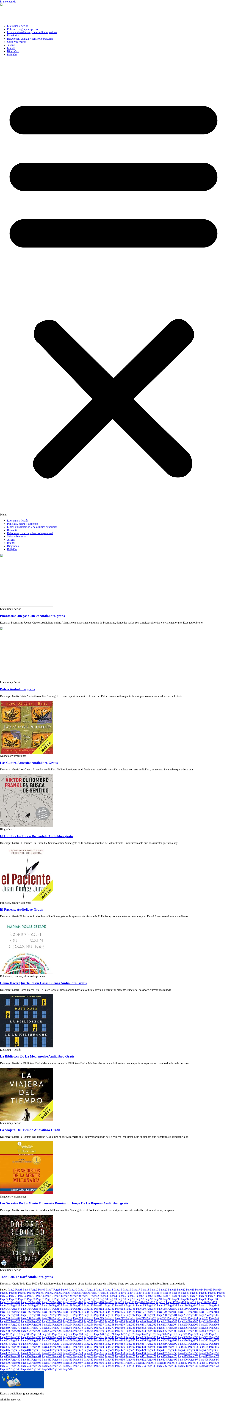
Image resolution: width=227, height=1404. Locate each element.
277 (88, 1327)
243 (172, 1321)
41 (131, 1292)
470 (130, 1356)
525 (47, 1365)
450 (141, 1353)
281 (130, 1327)
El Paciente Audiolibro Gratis (21, 909)
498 (204, 1359)
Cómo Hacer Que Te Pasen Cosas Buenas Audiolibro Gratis (43, 983)
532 (120, 1365)
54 (22, 1295)
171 (78, 1311)
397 (26, 1346)
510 (109, 1362)
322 (120, 1334)
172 (88, 1311)
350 (193, 1337)
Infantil (11, 48)
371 (193, 1340)
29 (22, 1292)
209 (36, 1318)
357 (47, 1340)
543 (15, 1369)
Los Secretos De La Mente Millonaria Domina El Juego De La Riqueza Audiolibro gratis (64, 1203)
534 (141, 1365)
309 (204, 1330)
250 (26, 1324)
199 (151, 1314)
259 (120, 1324)
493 (151, 1359)
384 (109, 1343)
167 (36, 1311)
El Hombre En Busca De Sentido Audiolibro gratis (36, 836)
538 (183, 1365)
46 (176, 1292)
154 (120, 1308)
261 (141, 1324)
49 (203, 1292)
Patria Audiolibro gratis (17, 689)
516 (172, 1362)
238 (120, 1321)
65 (122, 1295)
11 (82, 1289)
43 (149, 1292)
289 (214, 1327)
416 (5, 1349)
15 (118, 1289)
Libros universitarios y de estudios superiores (32, 32)
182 (193, 1311)
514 (151, 1362)
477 (204, 1356)
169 (57, 1311)
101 (5, 1302)
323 (130, 1334)
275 (68, 1327)
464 (68, 1356)
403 (88, 1346)
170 (68, 1311)
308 (193, 1330)
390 (172, 1343)
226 (214, 1318)
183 (204, 1311)
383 (99, 1343)
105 (47, 1302)
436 (214, 1349)
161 (193, 1308)
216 (109, 1318)
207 (15, 1318)
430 (151, 1349)
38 (103, 1292)
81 (40, 1299)
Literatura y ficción (17, 25)
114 (140, 1302)
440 (36, 1353)
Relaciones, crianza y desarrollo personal (30, 38)
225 (203, 1318)
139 (183, 1305)
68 (149, 1295)
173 (99, 1311)
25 (208, 1289)
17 (136, 1289)
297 (78, 1330)
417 (15, 1349)
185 (5, 1314)
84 (67, 1299)
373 (214, 1340)
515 (162, 1362)
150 (78, 1308)
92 (140, 1299)
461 (36, 1356)
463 (57, 1356)
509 (99, 1362)
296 (68, 1330)
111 (109, 1302)
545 (36, 1369)
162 (204, 1308)
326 (162, 1334)
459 (15, 1356)
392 (193, 1343)
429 (141, 1349)
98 (194, 1299)
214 (88, 1318)
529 (88, 1365)
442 (57, 1353)
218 (130, 1318)
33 (58, 1292)
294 (47, 1330)
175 (120, 1311)
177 (141, 1311)
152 (99, 1308)
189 (47, 1314)
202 (183, 1314)
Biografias (13, 51)
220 (151, 1318)
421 (57, 1349)
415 (214, 1346)
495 (172, 1359)
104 (36, 1302)
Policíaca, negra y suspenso (22, 29)
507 (78, 1362)
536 (162, 1365)
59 (67, 1295)
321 (109, 1334)
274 (57, 1327)
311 (5, 1334)
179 (162, 1311)
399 (47, 1346)
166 (26, 1311)
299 (99, 1330)
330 (203, 1334)
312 (15, 1334)
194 (99, 1314)
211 (57, 1318)
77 (4, 1299)
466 (88, 1356)
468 (109, 1356)
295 (57, 1330)
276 (78, 1327)
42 (140, 1292)
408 (141, 1346)
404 (99, 1346)
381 (78, 1343)
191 (68, 1314)
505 (57, 1362)
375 (15, 1343)
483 (47, 1359)
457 (214, 1353)
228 (15, 1321)
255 (78, 1324)
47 (185, 1292)
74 (203, 1295)
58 (58, 1295)
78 (13, 1299)
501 (15, 1362)
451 (151, 1353)
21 (172, 1289)
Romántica (13, 35)
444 (78, 1353)
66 (131, 1295)
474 (172, 1356)
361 (88, 1340)
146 (36, 1308)
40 (122, 1292)
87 (94, 1299)
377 (36, 1343)
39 (113, 1292)
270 (15, 1327)
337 (57, 1337)
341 (99, 1337)
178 (151, 1311)
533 (130, 1365)
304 (151, 1330)
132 (109, 1305)
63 (103, 1295)
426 (109, 1349)
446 (99, 1353)
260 (130, 1324)
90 (122, 1299)
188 (36, 1314)
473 (162, 1356)
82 (49, 1299)
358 (57, 1340)
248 (5, 1324)
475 (183, 1356)
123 (15, 1305)
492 (141, 1359)
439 (26, 1353)
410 (162, 1346)
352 (214, 1337)
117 (171, 1302)
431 (162, 1349)
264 (172, 1324)
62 (94, 1295)
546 (47, 1369)
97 (185, 1299)
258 (109, 1324)
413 (193, 1346)
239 (130, 1321)
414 (203, 1346)
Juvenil (11, 44)
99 (203, 1299)
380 (68, 1343)
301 (120, 1330)
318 (78, 1334)
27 (4, 1292)
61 (85, 1295)
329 (193, 1334)
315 (46, 1334)
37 (94, 1292)
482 (36, 1359)
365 (130, 1340)
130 (88, 1305)
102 (15, 1302)
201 (172, 1314)
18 (145, 1289)
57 (49, 1295)
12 (91, 1289)
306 (172, 1330)
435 (204, 1349)
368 (162, 1340)
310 (214, 1330)
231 (47, 1321)
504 (47, 1362)
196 (120, 1314)
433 (183, 1349)
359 (68, 1340)
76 (221, 1295)
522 (15, 1365)
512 (130, 1362)
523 (26, 1365)
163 (214, 1308)
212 (67, 1318)
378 (47, 1343)
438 (15, 1353)
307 (183, 1330)
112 (119, 1302)
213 (78, 1318)
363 (109, 1340)
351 (204, 1337)
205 (214, 1314)
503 (36, 1362)
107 (68, 1302)
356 (36, 1340)
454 (183, 1353)
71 (176, 1295)
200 (162, 1314)
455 (193, 1353)
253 (57, 1324)
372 (204, 1340)
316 (57, 1334)
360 (78, 1340)
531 (109, 1365)
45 (167, 1292)
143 (5, 1308)
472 (151, 1356)
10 (73, 1289)
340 (88, 1337)
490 (120, 1359)
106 (57, 1302)
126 (47, 1305)
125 (36, 1305)
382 (88, 1343)
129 (78, 1305)
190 (57, 1314)
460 (26, 1356)
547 (57, 1369)
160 (183, 1308)
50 (212, 1292)
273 (47, 1327)
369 (172, 1340)
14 (109, 1289)
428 (130, 1349)
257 (99, 1324)
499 (214, 1359)
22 (181, 1289)
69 (158, 1295)
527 (68, 1365)
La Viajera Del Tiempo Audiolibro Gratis (30, 1130)
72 (185, 1295)
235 (88, 1321)
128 (68, 1305)
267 (204, 1324)
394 (214, 1343)
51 (221, 1292)
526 (57, 1365)
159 (172, 1308)
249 (15, 1324)
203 (193, 1314)
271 (26, 1327)
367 (151, 1340)
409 (151, 1346)
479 (5, 1359)
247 (214, 1321)
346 (151, 1337)
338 (68, 1337)
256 (88, 1324)
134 (130, 1305)
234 (78, 1321)
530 (99, 1365)
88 (103, 1299)
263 (162, 1324)
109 (88, 1302)
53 (13, 1295)
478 (214, 1356)
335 (36, 1337)
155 (130, 1308)
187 (26, 1314)
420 (47, 1349)
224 (193, 1318)
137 (162, 1305)
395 (5, 1346)
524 (36, 1365)
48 (194, 1292)
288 (204, 1327)
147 (47, 1308)
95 (167, 1299)
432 (172, 1349)
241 (151, 1321)
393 (204, 1343)
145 (26, 1308)
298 (88, 1330)
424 (88, 1349)
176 (130, 1311)
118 (181, 1302)
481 (26, 1359)
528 (78, 1365)
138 (172, 1305)
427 (120, 1349)
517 (182, 1362)
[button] (113, 287)
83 (58, 1299)
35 (76, 1292)
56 (40, 1295)
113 (129, 1302)
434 (193, 1349)
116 (160, 1302)
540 (204, 1365)
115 (150, 1302)
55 (31, 1295)
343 (120, 1337)
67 (140, 1295)
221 (162, 1318)
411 (172, 1346)
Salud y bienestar (16, 41)
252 (47, 1324)
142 (214, 1305)
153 (109, 1308)
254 (68, 1324)
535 (151, 1365)
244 (183, 1321)
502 (26, 1362)
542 (5, 1369)
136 (151, 1305)
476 (193, 1356)
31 (40, 1292)
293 (36, 1330)
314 (36, 1334)
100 (213, 1299)
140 (193, 1305)
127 (57, 1305)
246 (204, 1321)
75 (212, 1295)
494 (162, 1359)
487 (88, 1359)
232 (57, 1321)
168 (47, 1311)
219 (141, 1318)
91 (131, 1299)
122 (5, 1305)
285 (172, 1327)
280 (120, 1327)
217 (120, 1318)
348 (172, 1337)
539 (193, 1365)
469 (120, 1356)
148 (57, 1308)
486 (78, 1359)
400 (57, 1346)
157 (151, 1308)
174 (109, 1311)
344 (130, 1337)
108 (78, 1302)
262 (151, 1324)
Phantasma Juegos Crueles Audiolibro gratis (32, 616)
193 (88, 1314)
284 (162, 1327)
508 (88, 1362)
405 (109, 1346)
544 (26, 1369)
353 (5, 1340)
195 (109, 1314)
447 (109, 1353)
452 (162, 1353)
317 (67, 1334)
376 (26, 1343)
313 (26, 1334)
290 (5, 1330)
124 (26, 1305)
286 (183, 1327)
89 (113, 1299)
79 (22, 1299)
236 (99, 1321)
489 (109, 1359)
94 (158, 1299)
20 (163, 1289)
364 (120, 1340)
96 (176, 1299)
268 (214, 1324)
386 (130, 1343)
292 (26, 1330)
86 (85, 1299)
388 (151, 1343)
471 (141, 1356)
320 (99, 1334)
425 (99, 1349)
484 (57, 1359)
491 (130, 1359)
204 (204, 1314)
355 (26, 1340)
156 (141, 1308)
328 (182, 1334)
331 (214, 1334)
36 (85, 1292)
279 (109, 1327)
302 (130, 1330)
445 (88, 1353)
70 (167, 1295)
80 (31, 1299)
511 (120, 1362)
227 (5, 1321)
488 (99, 1359)
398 (36, 1346)
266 (193, 1324)
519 (203, 1362)
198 (141, 1314)
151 (88, 1308)
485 (68, 1359)
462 (47, 1356)
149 (68, 1308)
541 (214, 1365)
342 (109, 1337)
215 (99, 1318)
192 (78, 1314)
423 (78, 1349)
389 (162, 1343)
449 (130, 1353)
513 (141, 1362)
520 (214, 1362)
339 (78, 1337)
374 (5, 1343)
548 (68, 1369)
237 (109, 1321)
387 (141, 1343)
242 (162, 1321)
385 (120, 1343)
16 (127, 1289)
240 (141, 1321)
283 (151, 1327)
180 (172, 1311)
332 (5, 1337)
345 (141, 1337)
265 (183, 1324)
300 (109, 1330)
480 (15, 1359)
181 (183, 1311)
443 (68, 1353)
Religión (12, 54)
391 (183, 1343)
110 (99, 1302)
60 (76, 1295)
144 (15, 1308)
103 (26, 1302)
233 (68, 1321)
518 (193, 1362)
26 (217, 1289)
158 (162, 1308)
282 (141, 1327)
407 (130, 1346)
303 (141, 1330)
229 (26, 1321)
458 (5, 1356)
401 (68, 1346)
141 (204, 1305)
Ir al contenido (8, 1)
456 (204, 1353)
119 (191, 1302)
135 (141, 1305)
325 (151, 1334)
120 (202, 1302)
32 (49, 1292)
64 (113, 1295)
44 (158, 1292)
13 (100, 1289)
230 (36, 1321)
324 (141, 1334)
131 (99, 1305)
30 (31, 1292)
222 (172, 1318)
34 (67, 1292)
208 (26, 1318)
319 (88, 1334)
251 (36, 1324)
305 (162, 1330)
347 (162, 1337)
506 (68, 1362)
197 (130, 1314)
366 (141, 1340)
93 (149, 1299)
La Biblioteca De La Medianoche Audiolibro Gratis (37, 1056)
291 (15, 1330)
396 (15, 1346)
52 (4, 1295)
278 (99, 1327)
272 (36, 1327)
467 (99, 1356)
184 (214, 1311)
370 (183, 1340)
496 (183, 1359)
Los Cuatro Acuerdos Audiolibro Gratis (29, 763)
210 (47, 1318)
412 (182, 1346)
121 (212, 1302)
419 (36, 1349)
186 (15, 1314)
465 (78, 1356)
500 (5, 1362)
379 (57, 1343)
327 (172, 1334)
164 (5, 1311)
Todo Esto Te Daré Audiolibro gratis (26, 1277)
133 (120, 1305)
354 (15, 1340)
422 (68, 1349)
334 (26, 1337)
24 (199, 1289)
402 (78, 1346)
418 (26, 1349)
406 (120, 1346)
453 (172, 1353)
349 (183, 1337)
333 (15, 1337)
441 (47, 1353)
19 (154, 1289)
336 (47, 1337)
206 (5, 1318)
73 (194, 1295)
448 (120, 1353)
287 (193, 1327)
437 (5, 1353)
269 (5, 1327)
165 (15, 1311)
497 (193, 1359)
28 (13, 1292)
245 (193, 1321)
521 (5, 1365)
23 (190, 1289)
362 (99, 1340)
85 (76, 1299)
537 (172, 1365)
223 (182, 1318)
